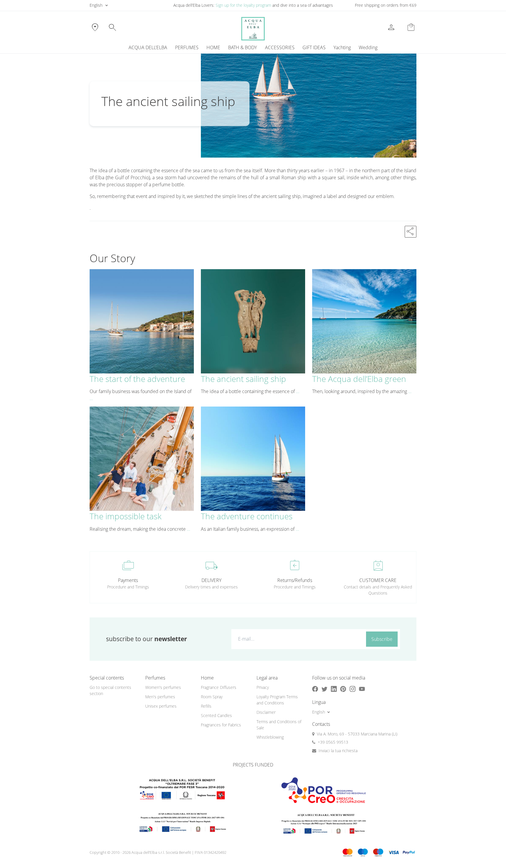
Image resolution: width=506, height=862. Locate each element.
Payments (128, 580)
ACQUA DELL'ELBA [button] (148, 47)
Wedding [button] (368, 47)
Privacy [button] (263, 687)
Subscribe (381, 639)
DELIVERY (211, 580)
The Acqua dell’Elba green (359, 378)
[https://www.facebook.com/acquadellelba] (315, 689)
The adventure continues (247, 516)
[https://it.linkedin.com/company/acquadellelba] (334, 689)
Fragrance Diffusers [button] (218, 687)
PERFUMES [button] (187, 47)
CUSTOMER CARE (377, 580)
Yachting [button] (342, 47)
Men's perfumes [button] (160, 696)
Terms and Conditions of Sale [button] (279, 724)
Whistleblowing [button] (270, 737)
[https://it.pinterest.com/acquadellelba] (343, 689)
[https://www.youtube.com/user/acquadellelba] (362, 689)
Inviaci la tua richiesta (338, 750)
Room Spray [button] (212, 696)
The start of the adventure (137, 378)
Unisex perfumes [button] (161, 706)
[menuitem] (342, 47)
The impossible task (126, 516)
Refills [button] (206, 706)
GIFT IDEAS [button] (314, 47)
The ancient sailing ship (243, 378)
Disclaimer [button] (266, 712)
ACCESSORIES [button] (280, 47)
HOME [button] (213, 47)
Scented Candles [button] (216, 715)
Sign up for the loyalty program (243, 5)
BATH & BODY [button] (242, 47)
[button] (410, 232)
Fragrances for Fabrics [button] (221, 725)
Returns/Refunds (294, 580)
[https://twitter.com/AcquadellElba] (324, 689)
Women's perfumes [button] (163, 687)
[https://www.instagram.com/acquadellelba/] (352, 689)
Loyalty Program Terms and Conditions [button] (277, 700)
